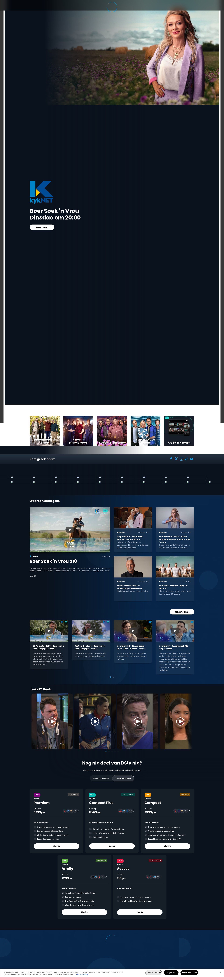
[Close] (220, 972)
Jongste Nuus (182, 611)
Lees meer (42, 227)
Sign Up (56, 846)
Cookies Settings (154, 973)
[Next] (189, 721)
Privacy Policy (82, 974)
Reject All (171, 973)
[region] (112, 973)
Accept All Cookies (189, 973)
